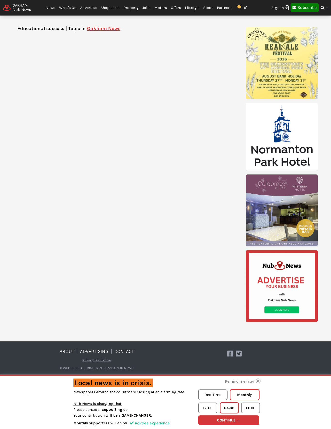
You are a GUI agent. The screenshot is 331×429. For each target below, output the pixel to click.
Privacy (88, 360)
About (67, 351)
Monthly (244, 394)
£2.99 (208, 407)
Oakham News (103, 28)
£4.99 (229, 407)
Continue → (228, 420)
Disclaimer (103, 360)
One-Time (213, 394)
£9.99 (250, 407)
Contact (124, 351)
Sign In (277, 7)
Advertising (94, 351)
